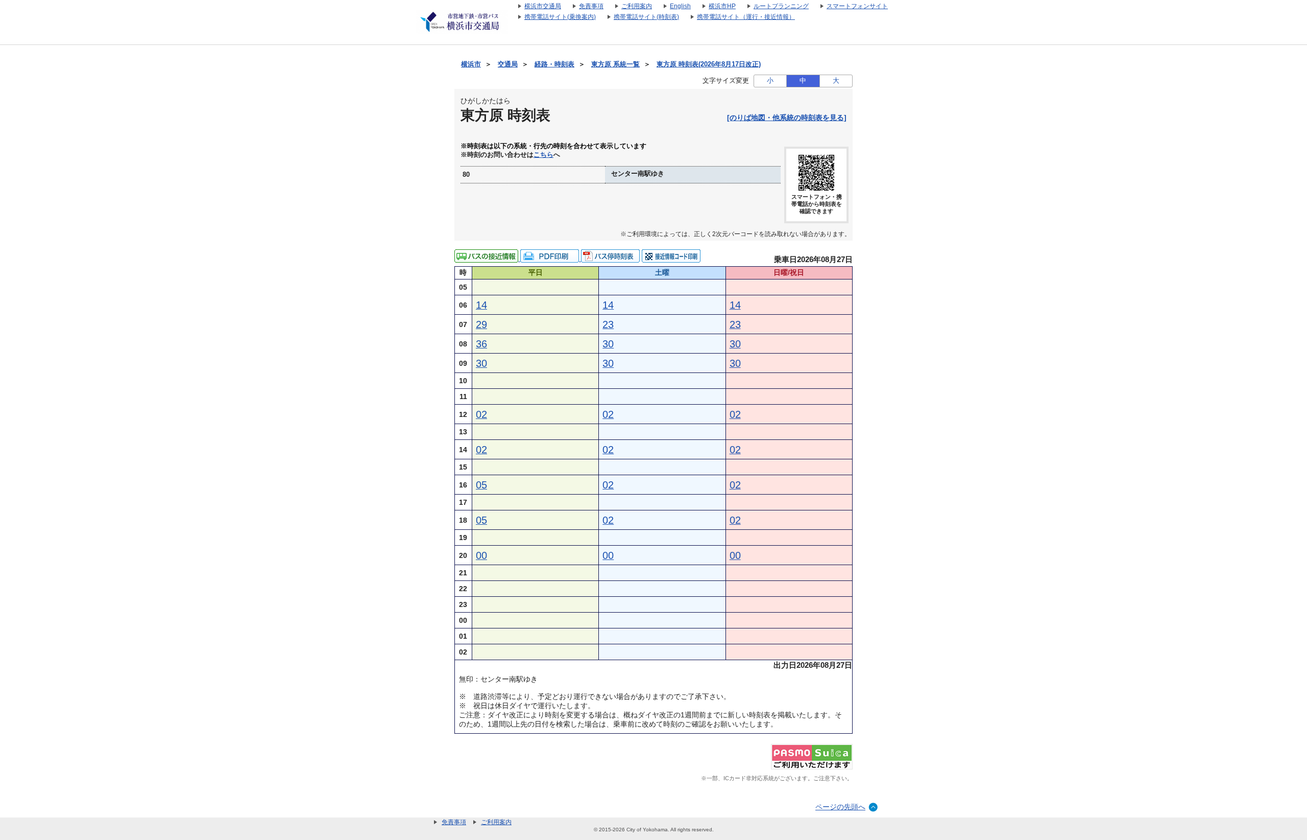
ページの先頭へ (840, 807)
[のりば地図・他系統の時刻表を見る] (786, 117)
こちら (543, 154)
